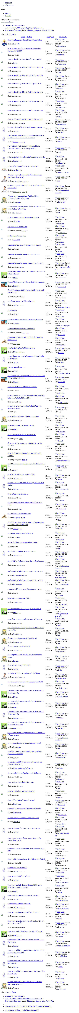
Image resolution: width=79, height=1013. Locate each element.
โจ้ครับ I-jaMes (63, 696)
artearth (60, 88)
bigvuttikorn (62, 46)
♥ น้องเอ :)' (61, 432)
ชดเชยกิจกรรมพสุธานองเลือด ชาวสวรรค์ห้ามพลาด (25, 619)
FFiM (60, 892)
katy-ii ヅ (61, 779)
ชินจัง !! (60, 718)
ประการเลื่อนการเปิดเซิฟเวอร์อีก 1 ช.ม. (21, 782)
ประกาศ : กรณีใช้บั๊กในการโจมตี (18, 876)
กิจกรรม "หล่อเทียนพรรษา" (17, 367)
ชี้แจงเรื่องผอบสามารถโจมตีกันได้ (19, 646)
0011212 (15, 314)
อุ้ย (59, 181)
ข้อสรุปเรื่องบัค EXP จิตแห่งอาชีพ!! (19, 514)
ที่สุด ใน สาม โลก (64, 945)
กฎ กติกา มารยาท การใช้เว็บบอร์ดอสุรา (21, 301)
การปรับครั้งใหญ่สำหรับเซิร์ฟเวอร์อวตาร (21, 348)
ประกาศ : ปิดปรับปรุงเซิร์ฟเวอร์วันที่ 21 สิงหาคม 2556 (25, 92)
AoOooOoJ (16, 537)
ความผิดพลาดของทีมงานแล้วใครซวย (20, 533)
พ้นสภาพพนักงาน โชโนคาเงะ (23, 768)
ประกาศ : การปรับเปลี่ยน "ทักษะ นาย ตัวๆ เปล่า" (24, 895)
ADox (43, 30)
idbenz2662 (16, 240)
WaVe (60, 422)
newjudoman (62, 124)
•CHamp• (61, 660)
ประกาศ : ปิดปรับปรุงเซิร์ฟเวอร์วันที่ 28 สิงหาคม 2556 (25, 101)
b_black (60, 441)
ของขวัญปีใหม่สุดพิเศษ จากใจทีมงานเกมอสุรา (23, 416)
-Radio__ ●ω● (62, 688)
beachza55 (61, 335)
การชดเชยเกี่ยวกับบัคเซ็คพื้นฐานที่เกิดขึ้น (21, 329)
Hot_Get (61, 927)
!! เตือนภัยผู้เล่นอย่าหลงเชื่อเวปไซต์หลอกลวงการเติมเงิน (26, 157)
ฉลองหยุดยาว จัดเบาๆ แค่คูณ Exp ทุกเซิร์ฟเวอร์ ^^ (24, 609)
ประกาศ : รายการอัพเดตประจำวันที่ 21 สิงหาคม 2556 (25, 110)
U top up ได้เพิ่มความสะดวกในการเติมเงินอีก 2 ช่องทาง (26, 282)
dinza (60, 470)
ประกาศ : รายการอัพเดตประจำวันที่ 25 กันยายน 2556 (25, 119)
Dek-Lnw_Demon (64, 307)
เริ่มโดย (29, 37)
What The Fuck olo (64, 373)
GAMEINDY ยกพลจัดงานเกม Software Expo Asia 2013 (25, 263)
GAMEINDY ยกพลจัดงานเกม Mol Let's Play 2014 (24, 254)
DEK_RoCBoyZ (63, 882)
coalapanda (37, 30)
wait (59, 152)
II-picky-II (61, 805)
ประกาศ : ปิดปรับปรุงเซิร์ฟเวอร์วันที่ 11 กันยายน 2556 (25, 67)
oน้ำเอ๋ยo (61, 393)
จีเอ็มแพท (30, 30)
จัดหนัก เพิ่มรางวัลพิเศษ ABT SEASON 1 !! (22, 551)
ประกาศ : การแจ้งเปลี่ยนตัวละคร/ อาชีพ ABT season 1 (25, 931)
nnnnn (60, 251)
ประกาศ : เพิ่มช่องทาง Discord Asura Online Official (25, 40)
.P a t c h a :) (62, 277)
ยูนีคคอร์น (61, 163)
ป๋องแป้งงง (16, 822)
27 (24, 872)
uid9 (59, 625)
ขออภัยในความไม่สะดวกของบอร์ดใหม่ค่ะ (22, 435)
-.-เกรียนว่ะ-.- (62, 233)
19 (26, 181)
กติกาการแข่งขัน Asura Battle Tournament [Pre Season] (25, 319)
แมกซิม (15, 170)
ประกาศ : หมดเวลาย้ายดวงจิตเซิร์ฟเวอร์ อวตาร (23, 818)
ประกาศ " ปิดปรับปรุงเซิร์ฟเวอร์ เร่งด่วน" (21, 800)
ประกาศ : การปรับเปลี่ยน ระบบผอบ (19, 904)
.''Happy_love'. (17, 602)
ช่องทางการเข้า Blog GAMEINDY (19, 665)
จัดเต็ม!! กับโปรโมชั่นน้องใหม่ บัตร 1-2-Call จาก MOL (25, 571)
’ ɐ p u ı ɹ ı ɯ (62, 64)
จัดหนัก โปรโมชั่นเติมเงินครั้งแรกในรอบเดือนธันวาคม (26, 561)
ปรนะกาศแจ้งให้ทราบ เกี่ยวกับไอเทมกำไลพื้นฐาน (24, 773)
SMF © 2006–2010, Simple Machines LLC (36, 1006)
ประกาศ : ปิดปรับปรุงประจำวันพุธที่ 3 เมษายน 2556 (24, 59)
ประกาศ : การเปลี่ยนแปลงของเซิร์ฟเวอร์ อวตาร (23, 912)
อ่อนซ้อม (61, 54)
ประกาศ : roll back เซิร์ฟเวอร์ (17, 868)
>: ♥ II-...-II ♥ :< (63, 403)
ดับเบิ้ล (15, 63)
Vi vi (59, 72)
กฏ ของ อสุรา (12, 310)
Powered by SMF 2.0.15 (13, 1006)
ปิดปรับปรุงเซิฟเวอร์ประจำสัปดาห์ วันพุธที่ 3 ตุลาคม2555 (26, 127)
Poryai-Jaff (61, 202)
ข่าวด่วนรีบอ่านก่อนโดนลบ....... (18, 494)
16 (21, 213)
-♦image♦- (61, 500)
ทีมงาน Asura (17, 575)
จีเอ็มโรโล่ (49, 30)
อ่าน (52, 37)
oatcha (60, 141)
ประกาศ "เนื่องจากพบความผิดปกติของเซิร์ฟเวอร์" (24, 808)
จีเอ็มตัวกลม (17, 804)
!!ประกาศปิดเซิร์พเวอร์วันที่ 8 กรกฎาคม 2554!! (23, 166)
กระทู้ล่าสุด (63, 37)
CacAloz (15, 131)
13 (24, 142)
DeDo (60, 670)
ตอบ (48, 37)
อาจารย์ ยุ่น (17, 181)
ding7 (60, 918)
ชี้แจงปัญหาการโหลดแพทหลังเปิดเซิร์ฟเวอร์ (22, 638)
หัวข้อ (23, 37)
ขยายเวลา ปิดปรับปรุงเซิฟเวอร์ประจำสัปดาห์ (22, 387)
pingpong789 (62, 678)
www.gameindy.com (7, 22)
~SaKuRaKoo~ (63, 900)
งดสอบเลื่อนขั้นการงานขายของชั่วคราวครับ (22, 542)
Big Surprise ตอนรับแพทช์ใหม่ (17, 227)
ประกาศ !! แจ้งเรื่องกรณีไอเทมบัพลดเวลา (21, 791)
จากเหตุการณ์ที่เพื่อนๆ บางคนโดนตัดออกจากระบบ (25, 589)
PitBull (60, 528)
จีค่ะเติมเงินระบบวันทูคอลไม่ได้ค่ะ (19, 598)
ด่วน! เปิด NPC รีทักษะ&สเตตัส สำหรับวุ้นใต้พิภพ (24, 673)
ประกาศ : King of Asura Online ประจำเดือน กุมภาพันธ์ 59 (26, 859)
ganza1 (60, 797)
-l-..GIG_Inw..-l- (63, 172)
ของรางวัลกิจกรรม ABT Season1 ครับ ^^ (21, 425)
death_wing (61, 757)
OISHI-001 (16, 221)
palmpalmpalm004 (64, 460)
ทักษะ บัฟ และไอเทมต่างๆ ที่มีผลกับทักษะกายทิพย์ (24, 743)
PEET (60, 479)
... (9, 34)
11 (27, 333)
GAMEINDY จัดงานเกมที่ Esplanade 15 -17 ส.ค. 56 (24, 245)
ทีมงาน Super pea (64, 325)
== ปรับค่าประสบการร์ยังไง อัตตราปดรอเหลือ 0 (23, 217)
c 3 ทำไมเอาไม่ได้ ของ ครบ (17, 236)
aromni (60, 768)
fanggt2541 (61, 651)
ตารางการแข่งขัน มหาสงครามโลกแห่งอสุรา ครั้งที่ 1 (25, 682)
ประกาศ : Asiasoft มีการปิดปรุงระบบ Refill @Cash (24, 828)
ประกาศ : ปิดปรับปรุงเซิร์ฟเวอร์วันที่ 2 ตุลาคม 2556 (24, 83)
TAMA (15, 278)
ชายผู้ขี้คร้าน (62, 956)
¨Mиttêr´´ (61, 556)
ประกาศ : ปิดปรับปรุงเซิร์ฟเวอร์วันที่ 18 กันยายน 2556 (25, 75)
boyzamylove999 (63, 908)
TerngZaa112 (62, 107)
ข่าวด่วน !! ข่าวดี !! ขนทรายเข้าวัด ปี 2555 (21, 474)
